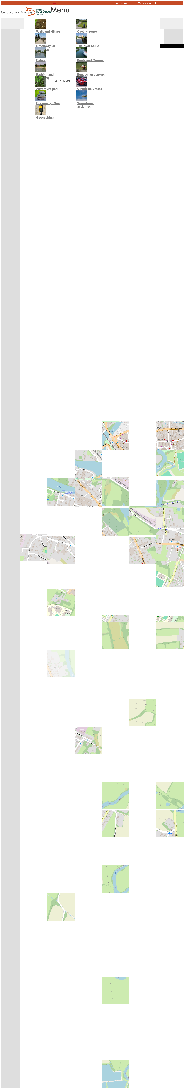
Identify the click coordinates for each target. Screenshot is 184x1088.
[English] (58, 3)
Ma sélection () (147, 2)
